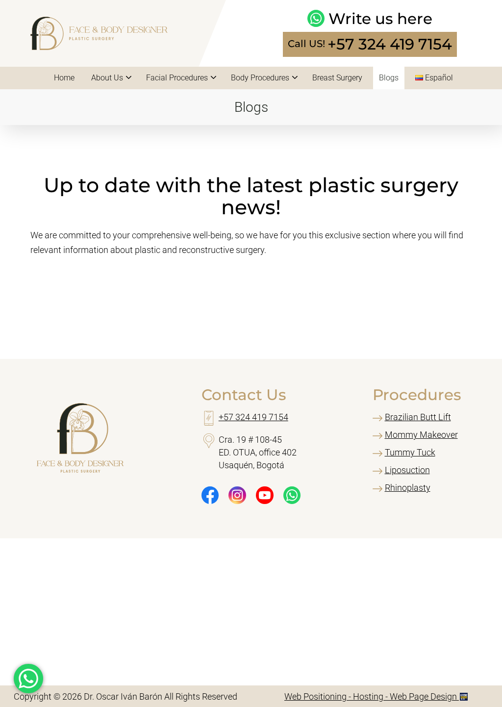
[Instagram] (237, 495)
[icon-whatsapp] (28, 678)
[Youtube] (265, 495)
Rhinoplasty (407, 487)
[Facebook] (210, 495)
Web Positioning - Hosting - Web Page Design (371, 696)
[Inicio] (99, 47)
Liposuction (407, 470)
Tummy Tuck (410, 452)
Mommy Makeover (421, 434)
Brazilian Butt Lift (418, 417)
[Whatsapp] (292, 495)
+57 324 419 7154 (389, 44)
